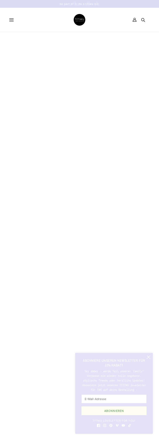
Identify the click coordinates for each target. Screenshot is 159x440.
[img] (98, 425)
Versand (17, 370)
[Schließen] (148, 357)
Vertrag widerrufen (31, 400)
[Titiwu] (79, 20)
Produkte (97, 87)
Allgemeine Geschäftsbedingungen (36, 393)
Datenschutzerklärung (27, 389)
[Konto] (135, 20)
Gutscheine (20, 379)
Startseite (73, 82)
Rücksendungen (22, 375)
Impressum (19, 384)
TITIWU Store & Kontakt (29, 365)
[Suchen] (143, 19)
